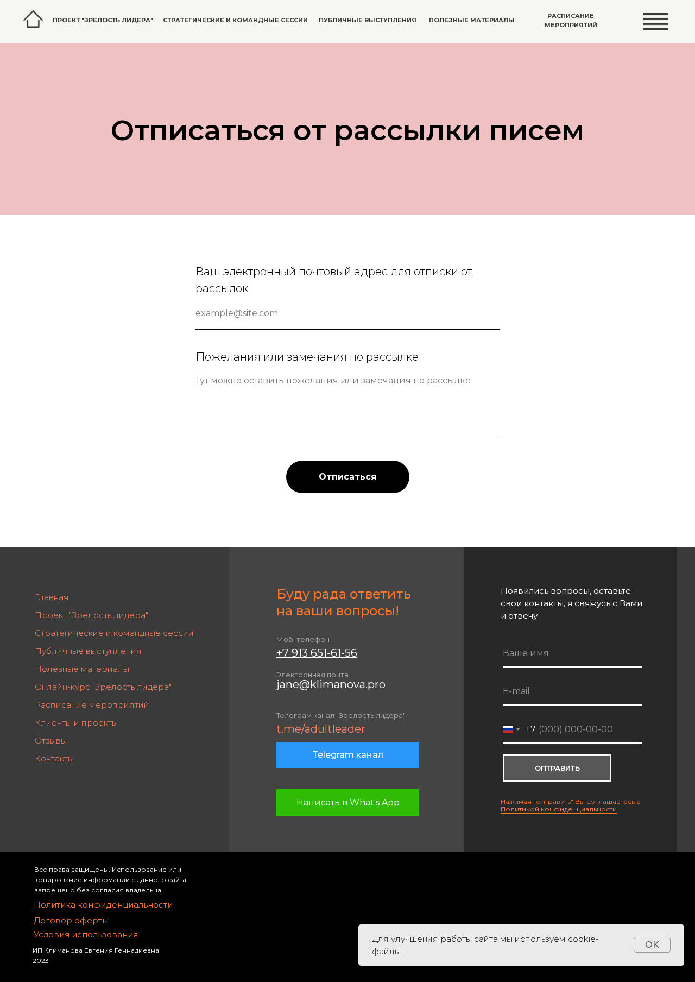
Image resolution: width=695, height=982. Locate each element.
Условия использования (86, 934)
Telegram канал (347, 755)
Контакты (54, 758)
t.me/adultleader (320, 728)
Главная (52, 597)
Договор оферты (71, 920)
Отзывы (51, 740)
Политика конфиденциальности (103, 904)
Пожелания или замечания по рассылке (307, 356)
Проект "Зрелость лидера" (91, 615)
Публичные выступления (367, 20)
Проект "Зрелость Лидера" (103, 20)
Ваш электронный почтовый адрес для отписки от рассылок (333, 280)
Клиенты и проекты (76, 722)
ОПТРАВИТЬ (557, 768)
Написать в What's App (348, 802)
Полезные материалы (472, 20)
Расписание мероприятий (571, 20)
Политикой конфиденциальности (559, 809)
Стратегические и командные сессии (235, 20)
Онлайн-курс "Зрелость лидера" (103, 687)
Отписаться (348, 476)
